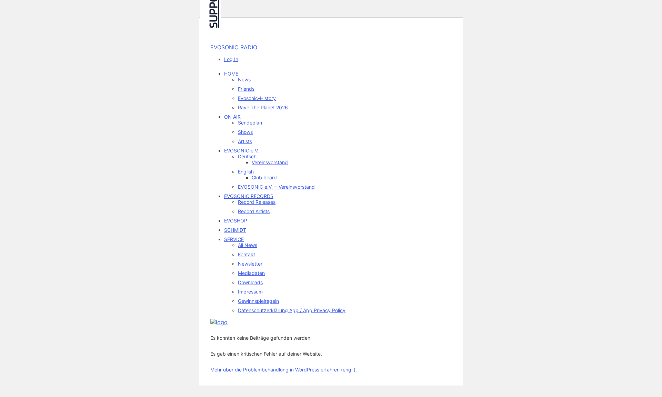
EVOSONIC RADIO (233, 47)
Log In (231, 59)
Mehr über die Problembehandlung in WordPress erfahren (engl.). (283, 370)
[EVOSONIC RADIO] (219, 322)
